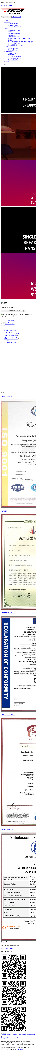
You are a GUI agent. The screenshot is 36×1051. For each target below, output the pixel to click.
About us (7, 22)
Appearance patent (10, 334)
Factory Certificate (13, 60)
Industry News (12, 50)
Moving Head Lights (14, 30)
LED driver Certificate (14, 58)
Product (6, 28)
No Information (9, 324)
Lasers (10, 32)
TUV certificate (9, 320)
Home (6, 20)
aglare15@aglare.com (7, 5)
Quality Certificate (13, 53)
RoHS (12, 337)
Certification (8, 51)
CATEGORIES (16, 17)
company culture (13, 25)
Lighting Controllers (14, 33)
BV (9, 322)
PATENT (11, 55)
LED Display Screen (14, 43)
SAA (6, 340)
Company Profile (13, 23)
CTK (16, 337)
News (6, 46)
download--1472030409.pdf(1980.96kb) (14, 311)
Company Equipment (14, 27)
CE (9, 337)
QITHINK (20, 1049)
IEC (5, 337)
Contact (6, 61)
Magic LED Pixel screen (15, 45)
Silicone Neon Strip (14, 36)
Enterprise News (13, 48)
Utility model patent (22, 334)
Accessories (11, 35)
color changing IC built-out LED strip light (20, 41)
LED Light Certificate (14, 56)
